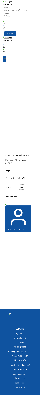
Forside (7, 7)
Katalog (7, 16)
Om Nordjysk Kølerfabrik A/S (15, 10)
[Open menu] (4, 59)
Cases (6, 13)
